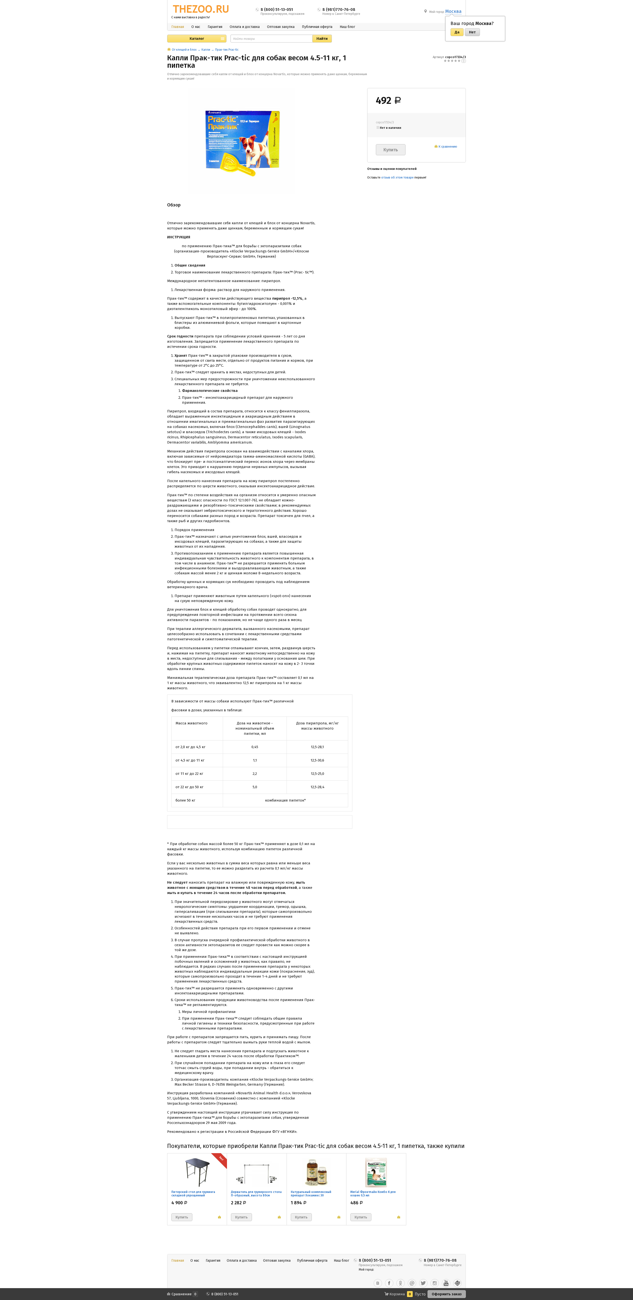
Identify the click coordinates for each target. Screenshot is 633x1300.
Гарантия (215, 27)
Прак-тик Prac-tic (227, 49)
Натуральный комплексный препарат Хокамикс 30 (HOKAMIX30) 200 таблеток (311, 1195)
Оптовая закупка (280, 27)
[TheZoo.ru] (201, 9)
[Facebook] (389, 1283)
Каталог (197, 38)
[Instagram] (434, 1283)
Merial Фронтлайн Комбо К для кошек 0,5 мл (373, 1193)
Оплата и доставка (245, 27)
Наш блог (347, 27)
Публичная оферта (317, 27)
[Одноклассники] (400, 1283)
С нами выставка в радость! (190, 17)
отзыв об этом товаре (397, 177)
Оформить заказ (447, 1294)
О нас (195, 27)
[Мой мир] (412, 1283)
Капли (206, 49)
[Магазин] (169, 50)
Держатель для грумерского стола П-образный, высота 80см (256, 1193)
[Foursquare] (457, 1283)
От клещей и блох (184, 49)
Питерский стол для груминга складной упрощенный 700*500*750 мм (193, 1195)
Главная (177, 27)
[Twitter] (423, 1283)
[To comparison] (219, 1217)
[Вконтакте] (378, 1283)
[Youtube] (446, 1283)
